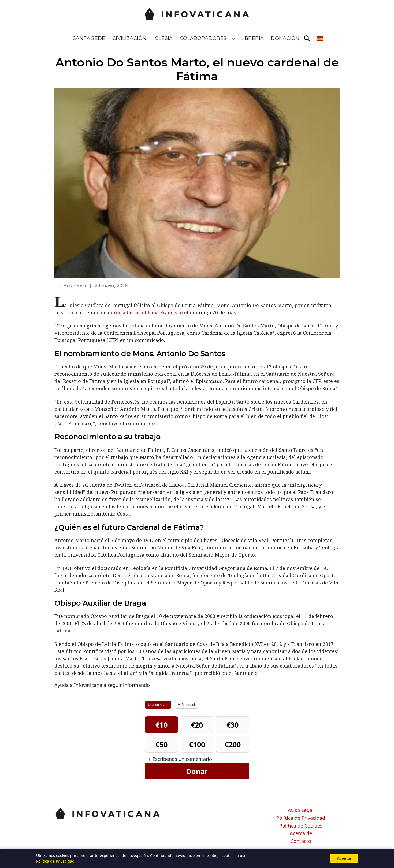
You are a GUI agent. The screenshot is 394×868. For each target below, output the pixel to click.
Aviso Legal (301, 810)
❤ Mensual (186, 705)
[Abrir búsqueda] (306, 38)
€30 (232, 725)
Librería (252, 38)
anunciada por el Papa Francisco (144, 312)
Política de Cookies (300, 826)
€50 (161, 744)
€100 (197, 744)
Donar (197, 771)
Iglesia (163, 38)
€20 (197, 725)
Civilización (129, 38)
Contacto (301, 841)
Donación (285, 38)
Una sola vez (158, 705)
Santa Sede (89, 38)
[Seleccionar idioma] (320, 38)
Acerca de (301, 833)
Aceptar (344, 858)
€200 (233, 744)
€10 (161, 725)
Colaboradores (203, 38)
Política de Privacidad (300, 818)
